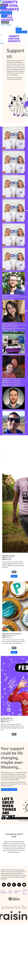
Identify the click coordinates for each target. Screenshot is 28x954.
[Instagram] (19, 885)
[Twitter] (4, 885)
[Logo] (10, 5)
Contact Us (5, 22)
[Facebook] (9, 885)
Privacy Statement (4, 891)
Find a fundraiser (7, 24)
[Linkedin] (14, 885)
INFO (14, 572)
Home (2, 11)
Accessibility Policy (17, 891)
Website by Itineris (25, 891)
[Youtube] (24, 885)
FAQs (2, 13)
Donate (4, 16)
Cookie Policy (10, 891)
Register (14, 576)
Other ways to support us (9, 789)
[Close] (4, 43)
